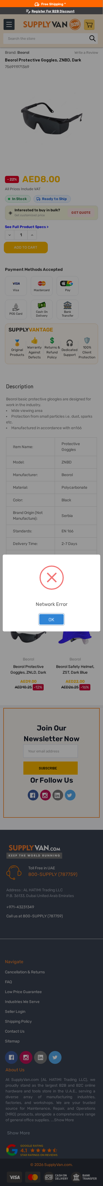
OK (51, 619)
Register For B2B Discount (53, 11)
